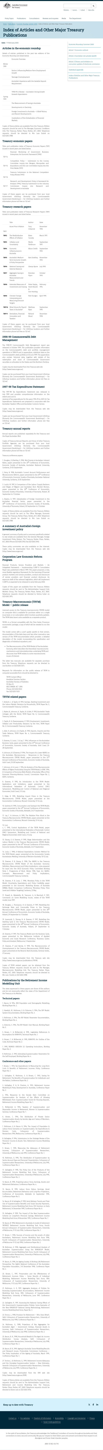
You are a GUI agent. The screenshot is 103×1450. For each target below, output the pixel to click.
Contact (82, 10)
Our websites (25, 1418)
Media (64, 18)
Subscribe (91, 10)
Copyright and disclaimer (76, 1418)
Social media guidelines (52, 1422)
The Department (75, 18)
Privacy (92, 1418)
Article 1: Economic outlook (78, 50)
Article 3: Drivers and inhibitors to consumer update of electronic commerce (84, 63)
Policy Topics (9, 18)
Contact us (12, 1418)
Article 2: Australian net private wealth (83, 56)
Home (5, 24)
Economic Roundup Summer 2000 (27, 24)
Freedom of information (42, 1418)
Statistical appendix (76, 70)
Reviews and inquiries (50, 18)
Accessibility (59, 1418)
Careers (74, 10)
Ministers (66, 10)
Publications (21, 18)
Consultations (34, 18)
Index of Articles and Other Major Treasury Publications (84, 77)
